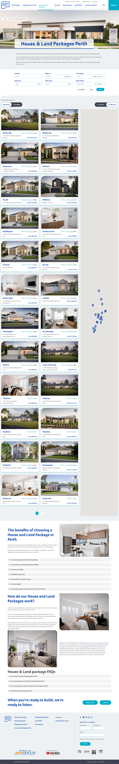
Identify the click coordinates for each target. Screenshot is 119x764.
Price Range (80, 73)
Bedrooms (18, 81)
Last (46, 513)
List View (101, 105)
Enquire (114, 5)
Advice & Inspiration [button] (91, 5)
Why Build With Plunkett (42, 717)
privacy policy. (100, 739)
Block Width (80, 81)
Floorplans (17, 105)
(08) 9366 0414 (86, 1)
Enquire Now (90, 703)
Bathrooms (48, 81)
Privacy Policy (101, 762)
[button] (105, 311)
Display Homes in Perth (29, 5)
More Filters (81, 89)
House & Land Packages (43, 6)
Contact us (59, 717)
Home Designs (16, 5)
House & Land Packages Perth (23, 728)
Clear (91, 89)
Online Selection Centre (62, 721)
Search (100, 89)
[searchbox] (22, 76)
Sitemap (89, 762)
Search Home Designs (20, 717)
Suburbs (17, 73)
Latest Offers (78, 5)
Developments (67, 5)
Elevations (6, 105)
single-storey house (85, 643)
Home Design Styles (20, 721)
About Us (57, 5)
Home (5, 19)
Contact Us (95, 1)
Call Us (105, 703)
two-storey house (98, 643)
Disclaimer (94, 762)
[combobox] (29, 76)
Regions (47, 73)
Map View (112, 105)
